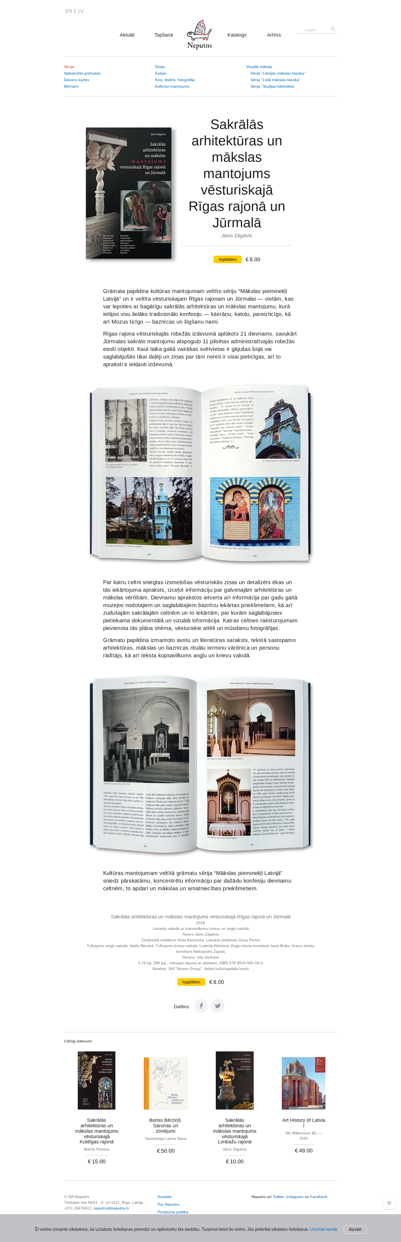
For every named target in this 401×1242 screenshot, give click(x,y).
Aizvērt (355, 1229)
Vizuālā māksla (259, 66)
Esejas (160, 73)
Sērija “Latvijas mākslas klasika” (277, 73)
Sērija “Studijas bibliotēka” (272, 86)
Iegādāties (228, 259)
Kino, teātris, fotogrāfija (175, 80)
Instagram (295, 1196)
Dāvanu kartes (76, 80)
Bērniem (71, 86)
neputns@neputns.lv (111, 1208)
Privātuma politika (173, 1212)
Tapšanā (163, 35)
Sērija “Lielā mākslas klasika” (275, 80)
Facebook (318, 1196)
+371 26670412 (77, 1208)
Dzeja (160, 66)
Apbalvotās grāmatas (82, 73)
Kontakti (165, 1196)
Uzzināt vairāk (323, 1229)
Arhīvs (274, 35)
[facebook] (201, 1011)
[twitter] (218, 1011)
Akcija (69, 66)
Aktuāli (127, 35)
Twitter (278, 1196)
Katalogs (237, 35)
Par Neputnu (200, 27)
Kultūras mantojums (172, 86)
